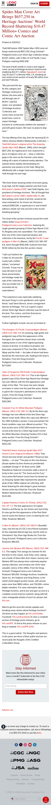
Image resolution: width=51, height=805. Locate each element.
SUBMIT (44, 3)
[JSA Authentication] (18, 768)
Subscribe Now (25, 692)
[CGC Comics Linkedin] (35, 745)
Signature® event (35, 72)
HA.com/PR (7, 623)
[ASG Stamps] (33, 760)
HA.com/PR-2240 (25, 627)
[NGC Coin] (33, 753)
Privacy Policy (13, 779)
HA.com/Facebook (21, 617)
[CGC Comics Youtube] (30, 745)
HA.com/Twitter (36, 614)
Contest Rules (38, 779)
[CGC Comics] (17, 753)
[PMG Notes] (17, 760)
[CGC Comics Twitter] (20, 745)
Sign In (34, 3)
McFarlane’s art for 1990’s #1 (21, 196)
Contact (31, 784)
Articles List (7, 710)
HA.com (6, 600)
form (39, 733)
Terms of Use (26, 775)
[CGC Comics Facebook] (16, 745)
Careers (14, 775)
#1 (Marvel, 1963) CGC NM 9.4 (19, 525)
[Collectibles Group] (33, 768)
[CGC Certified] (11, 3)
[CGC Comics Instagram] (25, 745)
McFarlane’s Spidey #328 (14, 189)
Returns (25, 779)
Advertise (20, 784)
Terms (37, 775)
